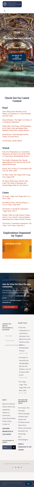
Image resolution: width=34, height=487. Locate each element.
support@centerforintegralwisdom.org (10, 345)
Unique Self (22, 419)
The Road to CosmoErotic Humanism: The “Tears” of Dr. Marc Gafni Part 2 (17, 224)
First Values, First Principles (23, 409)
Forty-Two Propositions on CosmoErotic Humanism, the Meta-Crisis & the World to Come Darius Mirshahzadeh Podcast (16, 154)
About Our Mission (8, 404)
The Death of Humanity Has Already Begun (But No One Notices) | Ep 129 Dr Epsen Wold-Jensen (16, 162)
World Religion (23, 440)
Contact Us (6, 424)
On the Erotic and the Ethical (12, 141)
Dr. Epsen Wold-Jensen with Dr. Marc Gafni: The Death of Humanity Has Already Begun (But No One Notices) (15, 183)
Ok (28, 484)
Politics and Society (24, 428)
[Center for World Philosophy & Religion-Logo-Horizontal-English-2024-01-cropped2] (12, 1)
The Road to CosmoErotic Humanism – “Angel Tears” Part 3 (15, 210)
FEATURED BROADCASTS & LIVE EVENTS (7, 431)
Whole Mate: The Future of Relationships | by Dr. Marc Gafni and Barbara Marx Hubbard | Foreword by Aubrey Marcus (16, 128)
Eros (19, 437)
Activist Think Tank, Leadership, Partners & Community (8, 411)
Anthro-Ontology (23, 414)
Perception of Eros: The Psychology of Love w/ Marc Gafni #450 (15, 204)
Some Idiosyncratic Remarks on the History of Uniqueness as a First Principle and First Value (16, 113)
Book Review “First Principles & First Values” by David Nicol (15, 135)
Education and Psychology (23, 432)
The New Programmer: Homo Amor (24, 423)
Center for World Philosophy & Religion (21, 463)
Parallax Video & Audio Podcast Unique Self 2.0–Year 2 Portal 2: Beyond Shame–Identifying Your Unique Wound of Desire (16, 217)
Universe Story (23, 416)
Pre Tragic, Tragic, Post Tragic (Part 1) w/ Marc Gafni (24, 386)
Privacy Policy (6, 421)
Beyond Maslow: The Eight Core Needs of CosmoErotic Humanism (16, 121)
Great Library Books (8, 418)
